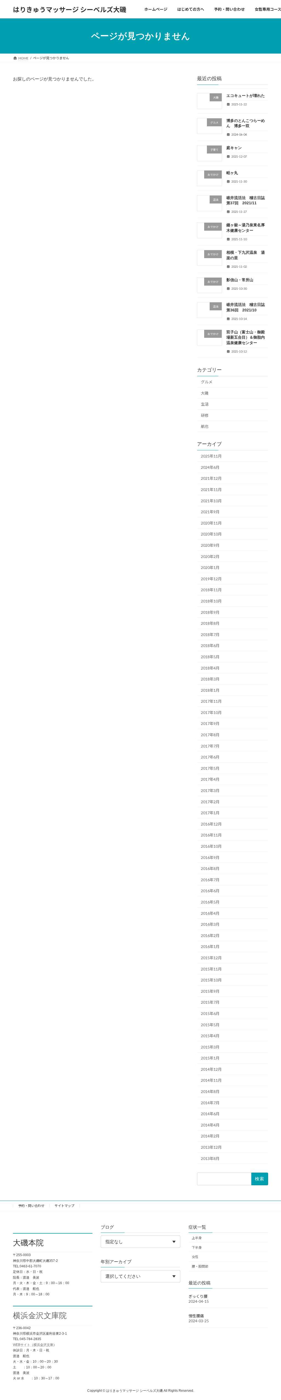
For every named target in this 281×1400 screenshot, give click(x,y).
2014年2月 (210, 1136)
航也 (205, 426)
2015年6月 (210, 1013)
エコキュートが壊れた (245, 95)
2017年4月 (210, 779)
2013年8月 (210, 1158)
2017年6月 (210, 757)
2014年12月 (211, 1069)
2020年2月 (210, 556)
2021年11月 (211, 489)
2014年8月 (210, 1091)
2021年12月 (211, 478)
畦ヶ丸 (232, 173)
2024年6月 (210, 467)
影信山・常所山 (239, 280)
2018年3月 (210, 679)
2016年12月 (211, 824)
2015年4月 (210, 1035)
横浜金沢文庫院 (40, 1316)
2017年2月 (210, 801)
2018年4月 (210, 668)
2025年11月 (211, 456)
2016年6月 (210, 891)
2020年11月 (211, 523)
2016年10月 (211, 846)
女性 (195, 1257)
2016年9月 (210, 857)
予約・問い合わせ (31, 1206)
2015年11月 (211, 969)
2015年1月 (210, 1058)
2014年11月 (211, 1080)
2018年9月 (210, 612)
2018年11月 (211, 590)
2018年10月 (211, 601)
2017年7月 (210, 746)
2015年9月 (210, 991)
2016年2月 (210, 935)
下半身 (197, 1247)
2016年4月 (210, 913)
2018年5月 (210, 656)
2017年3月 (210, 790)
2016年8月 (210, 868)
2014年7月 (210, 1102)
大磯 (205, 393)
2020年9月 (210, 545)
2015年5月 (210, 1024)
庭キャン (234, 148)
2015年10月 (211, 980)
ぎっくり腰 (198, 1296)
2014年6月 (210, 1113)
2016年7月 (210, 879)
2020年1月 (210, 567)
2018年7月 (210, 634)
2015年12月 (211, 957)
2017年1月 (210, 812)
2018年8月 (210, 623)
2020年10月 (211, 534)
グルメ (206, 382)
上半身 (197, 1238)
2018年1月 (210, 690)
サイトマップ (64, 1206)
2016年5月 (210, 902)
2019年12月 (211, 578)
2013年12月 (211, 1147)
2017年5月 (210, 768)
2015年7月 (210, 1002)
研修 (205, 415)
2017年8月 (210, 734)
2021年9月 (210, 511)
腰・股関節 (200, 1266)
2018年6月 (210, 645)
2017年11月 (211, 701)
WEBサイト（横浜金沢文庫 (33, 1345)
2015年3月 (210, 1047)
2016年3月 (210, 924)
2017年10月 (211, 712)
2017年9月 (210, 723)
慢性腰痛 (196, 1315)
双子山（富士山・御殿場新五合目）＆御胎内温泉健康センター (245, 337)
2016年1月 (210, 946)
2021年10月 (211, 500)
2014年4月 (210, 1125)
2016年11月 (211, 835)
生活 (205, 404)
